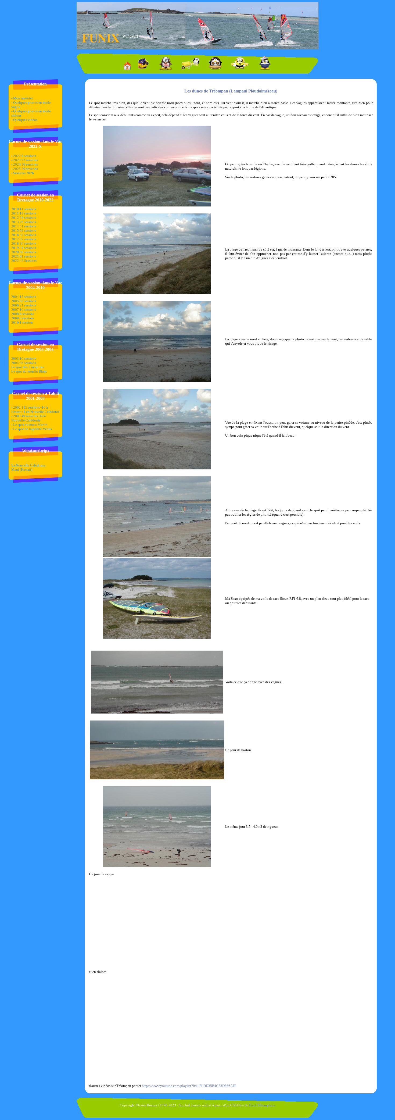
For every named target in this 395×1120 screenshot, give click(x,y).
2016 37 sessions (23, 235)
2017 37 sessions (23, 239)
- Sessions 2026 (22, 173)
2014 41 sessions (23, 226)
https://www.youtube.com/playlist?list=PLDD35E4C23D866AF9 (189, 1086)
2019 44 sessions (23, 248)
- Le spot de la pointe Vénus (31, 429)
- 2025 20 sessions (24, 169)
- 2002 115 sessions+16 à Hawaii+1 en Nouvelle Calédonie (35, 409)
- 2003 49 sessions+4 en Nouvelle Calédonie (28, 418)
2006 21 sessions (23, 305)
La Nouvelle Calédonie (28, 465)
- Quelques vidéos (24, 120)
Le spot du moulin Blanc (29, 371)
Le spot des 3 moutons (27, 367)
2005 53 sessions (23, 301)
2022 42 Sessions (24, 261)
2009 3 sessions (22, 318)
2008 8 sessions (22, 314)
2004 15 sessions (23, 297)
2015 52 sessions (23, 231)
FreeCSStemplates (262, 1105)
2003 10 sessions (23, 358)
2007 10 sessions (23, 310)
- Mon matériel (22, 98)
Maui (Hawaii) (21, 470)
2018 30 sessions (23, 243)
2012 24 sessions (23, 218)
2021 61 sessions (23, 256)
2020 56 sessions (23, 252)
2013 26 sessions (23, 222)
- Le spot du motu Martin (29, 425)
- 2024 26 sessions (24, 164)
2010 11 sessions (23, 209)
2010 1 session (22, 322)
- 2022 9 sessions (23, 156)
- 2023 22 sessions (24, 160)
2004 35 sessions (23, 363)
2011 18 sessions (23, 213)
